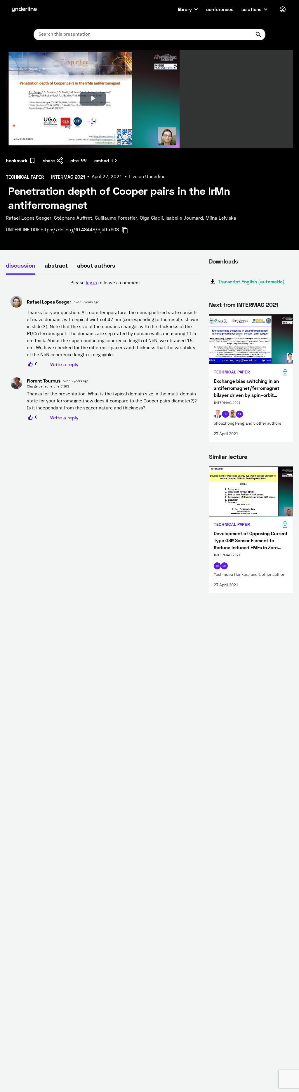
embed (101, 160)
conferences (219, 9)
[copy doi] (128, 230)
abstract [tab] (56, 265)
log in (91, 283)
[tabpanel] (105, 350)
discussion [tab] (20, 265)
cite (74, 160)
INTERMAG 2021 (258, 304)
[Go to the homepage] (24, 9)
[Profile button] (282, 9)
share (49, 160)
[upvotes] (30, 364)
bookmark (16, 160)
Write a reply (64, 364)
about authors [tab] (96, 265)
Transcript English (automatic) (251, 281)
